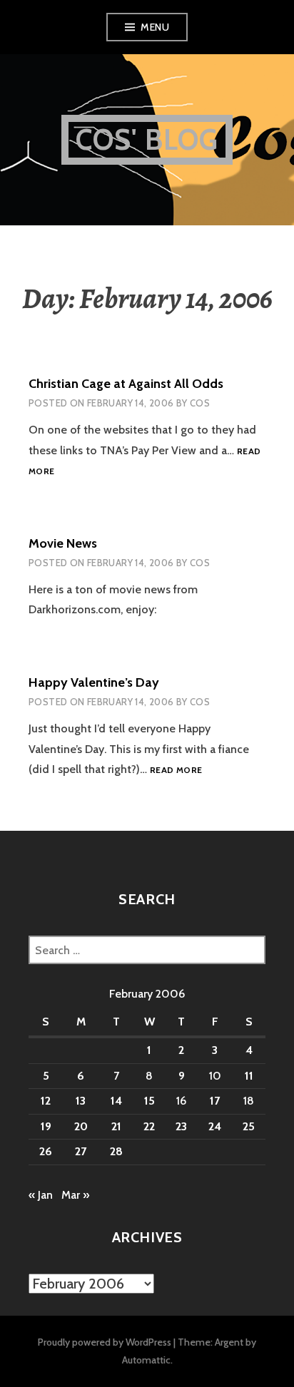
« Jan (41, 1195)
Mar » (75, 1195)
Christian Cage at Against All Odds (126, 383)
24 (214, 1126)
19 (46, 1126)
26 (45, 1151)
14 (116, 1100)
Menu (155, 27)
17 (215, 1100)
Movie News (63, 543)
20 (81, 1126)
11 (249, 1076)
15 (149, 1100)
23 (181, 1126)
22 (149, 1126)
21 (116, 1126)
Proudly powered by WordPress (104, 1342)
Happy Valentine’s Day (94, 682)
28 (116, 1151)
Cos (200, 403)
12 (46, 1100)
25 (249, 1126)
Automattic (146, 1359)
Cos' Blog (147, 139)
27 (80, 1151)
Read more (176, 770)
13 (81, 1100)
